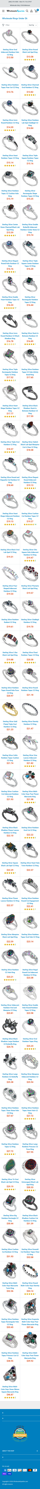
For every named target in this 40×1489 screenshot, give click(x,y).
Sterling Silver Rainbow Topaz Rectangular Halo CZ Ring (10, 1322)
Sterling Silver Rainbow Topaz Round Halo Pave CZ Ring (10, 690)
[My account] (31, 11)
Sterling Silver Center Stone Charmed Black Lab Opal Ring (10, 227)
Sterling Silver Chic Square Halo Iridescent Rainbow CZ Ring (30, 552)
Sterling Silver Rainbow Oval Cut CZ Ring (30, 829)
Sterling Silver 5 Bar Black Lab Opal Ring (10, 654)
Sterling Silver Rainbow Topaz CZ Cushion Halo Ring (10, 193)
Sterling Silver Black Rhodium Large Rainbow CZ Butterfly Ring (10, 1041)
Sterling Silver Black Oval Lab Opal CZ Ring (10, 551)
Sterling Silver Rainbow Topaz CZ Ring (10, 1145)
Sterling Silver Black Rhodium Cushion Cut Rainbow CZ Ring (30, 1218)
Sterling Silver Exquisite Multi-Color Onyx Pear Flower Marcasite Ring (30, 1322)
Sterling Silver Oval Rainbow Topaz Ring (30, 1040)
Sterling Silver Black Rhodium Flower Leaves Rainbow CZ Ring (10, 830)
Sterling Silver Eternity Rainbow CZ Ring (30, 722)
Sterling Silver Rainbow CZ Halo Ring (10, 971)
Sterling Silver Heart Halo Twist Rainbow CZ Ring (30, 864)
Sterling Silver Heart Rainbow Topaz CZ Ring (10, 157)
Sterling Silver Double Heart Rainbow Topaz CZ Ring (10, 299)
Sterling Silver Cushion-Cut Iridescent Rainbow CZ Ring (10, 794)
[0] (36, 11)
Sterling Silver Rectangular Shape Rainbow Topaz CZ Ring (30, 193)
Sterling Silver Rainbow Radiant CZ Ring (10, 621)
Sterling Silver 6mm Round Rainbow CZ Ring (10, 121)
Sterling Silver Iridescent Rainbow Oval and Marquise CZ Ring (10, 1007)
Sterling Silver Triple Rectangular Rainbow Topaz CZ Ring (10, 372)
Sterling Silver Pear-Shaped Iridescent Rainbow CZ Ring (10, 588)
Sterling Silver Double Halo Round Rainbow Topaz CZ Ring (30, 1007)
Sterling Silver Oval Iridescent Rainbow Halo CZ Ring (10, 52)
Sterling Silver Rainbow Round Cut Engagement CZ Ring (30, 901)
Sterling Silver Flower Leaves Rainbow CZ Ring (10, 899)
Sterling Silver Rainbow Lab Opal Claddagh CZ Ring (30, 122)
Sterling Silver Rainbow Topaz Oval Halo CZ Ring (30, 935)
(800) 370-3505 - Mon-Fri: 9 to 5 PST (20, 2)
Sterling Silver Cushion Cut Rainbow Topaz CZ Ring (30, 516)
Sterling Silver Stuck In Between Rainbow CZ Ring (30, 336)
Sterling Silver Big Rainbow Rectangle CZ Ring (10, 1218)
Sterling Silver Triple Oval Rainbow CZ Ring (10, 443)
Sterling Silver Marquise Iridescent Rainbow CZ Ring (30, 1076)
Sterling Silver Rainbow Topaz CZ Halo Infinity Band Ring (30, 372)
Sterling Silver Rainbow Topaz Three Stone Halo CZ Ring (10, 1110)
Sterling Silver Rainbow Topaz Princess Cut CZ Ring (10, 1355)
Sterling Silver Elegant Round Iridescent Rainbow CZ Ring (30, 480)
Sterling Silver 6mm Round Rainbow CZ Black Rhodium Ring (10, 336)
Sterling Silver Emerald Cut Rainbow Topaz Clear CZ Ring (30, 1252)
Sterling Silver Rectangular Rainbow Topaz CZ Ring (30, 299)
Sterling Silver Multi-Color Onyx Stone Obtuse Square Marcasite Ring (10, 1389)
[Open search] (27, 11)
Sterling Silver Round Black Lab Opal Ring (30, 51)
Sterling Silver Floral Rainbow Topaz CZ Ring (30, 654)
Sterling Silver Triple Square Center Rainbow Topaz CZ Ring (30, 263)
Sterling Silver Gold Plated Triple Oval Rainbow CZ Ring (10, 724)
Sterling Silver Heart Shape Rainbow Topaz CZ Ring (10, 408)
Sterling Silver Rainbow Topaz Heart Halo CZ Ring (30, 1110)
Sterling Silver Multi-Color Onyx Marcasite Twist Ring (10, 1285)
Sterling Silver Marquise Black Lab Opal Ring (10, 935)
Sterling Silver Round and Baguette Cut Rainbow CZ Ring (10, 480)
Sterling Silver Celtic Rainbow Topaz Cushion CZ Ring (10, 758)
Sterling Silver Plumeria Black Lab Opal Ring (30, 587)
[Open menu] (3, 11)
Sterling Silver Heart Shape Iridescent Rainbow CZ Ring (10, 516)
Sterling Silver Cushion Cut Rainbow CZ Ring (10, 1250)
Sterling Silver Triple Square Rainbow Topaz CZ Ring (30, 158)
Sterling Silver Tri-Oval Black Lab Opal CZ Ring (10, 1180)
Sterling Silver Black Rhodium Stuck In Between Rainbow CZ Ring (30, 410)
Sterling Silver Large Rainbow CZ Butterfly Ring (10, 1076)
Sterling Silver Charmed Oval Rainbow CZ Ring (30, 86)
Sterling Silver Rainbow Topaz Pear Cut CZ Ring (10, 86)
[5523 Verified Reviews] (20, 1446)
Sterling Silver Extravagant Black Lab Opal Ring (30, 1182)
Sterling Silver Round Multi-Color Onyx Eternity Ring (30, 1285)
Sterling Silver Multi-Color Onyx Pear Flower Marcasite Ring (30, 794)
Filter (7, 25)
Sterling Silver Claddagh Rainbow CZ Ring (30, 621)
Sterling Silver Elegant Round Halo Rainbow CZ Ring (10, 263)
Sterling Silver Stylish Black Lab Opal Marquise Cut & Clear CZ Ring (30, 444)
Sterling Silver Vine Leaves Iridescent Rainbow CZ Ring (30, 758)
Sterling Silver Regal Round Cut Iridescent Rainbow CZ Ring (30, 972)
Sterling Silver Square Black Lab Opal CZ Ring (10, 864)
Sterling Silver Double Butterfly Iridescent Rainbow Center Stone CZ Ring (30, 228)
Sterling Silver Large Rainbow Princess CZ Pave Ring (30, 1146)
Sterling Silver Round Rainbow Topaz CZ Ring (30, 689)
